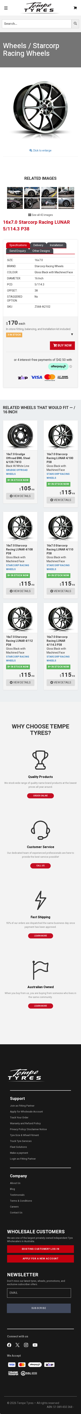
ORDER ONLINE (40, 795)
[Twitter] (18, 1345)
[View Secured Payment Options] (29, 1373)
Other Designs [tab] (41, 251)
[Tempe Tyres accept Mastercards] (22, 1365)
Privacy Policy (18, 1129)
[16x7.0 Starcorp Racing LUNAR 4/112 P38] (20, 618)
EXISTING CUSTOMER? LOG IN (40, 1249)
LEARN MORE (40, 935)
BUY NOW (64, 345)
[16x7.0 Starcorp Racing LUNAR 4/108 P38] (20, 527)
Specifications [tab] (18, 245)
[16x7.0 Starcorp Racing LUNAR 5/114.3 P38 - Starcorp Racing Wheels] (40, 108)
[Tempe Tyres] (40, 8)
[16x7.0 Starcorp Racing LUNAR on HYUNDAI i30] (49, 203)
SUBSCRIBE (38, 1308)
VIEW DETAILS (22, 496)
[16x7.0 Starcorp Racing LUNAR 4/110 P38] (61, 527)
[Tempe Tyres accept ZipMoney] (23, 377)
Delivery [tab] (38, 245)
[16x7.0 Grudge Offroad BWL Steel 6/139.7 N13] (20, 435)
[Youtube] (35, 1345)
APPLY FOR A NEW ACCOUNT (41, 1258)
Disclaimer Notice (37, 1129)
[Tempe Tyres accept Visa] (12, 1365)
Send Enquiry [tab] (17, 251)
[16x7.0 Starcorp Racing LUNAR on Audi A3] (15, 192)
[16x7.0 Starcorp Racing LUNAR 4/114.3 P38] (61, 618)
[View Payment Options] (50, 377)
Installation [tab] (56, 245)
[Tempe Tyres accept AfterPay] (35, 1365)
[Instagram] (27, 1345)
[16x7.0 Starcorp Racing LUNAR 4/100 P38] (61, 435)
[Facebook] (10, 1345)
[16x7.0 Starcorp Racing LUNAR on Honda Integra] (66, 192)
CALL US (40, 865)
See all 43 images (42, 215)
